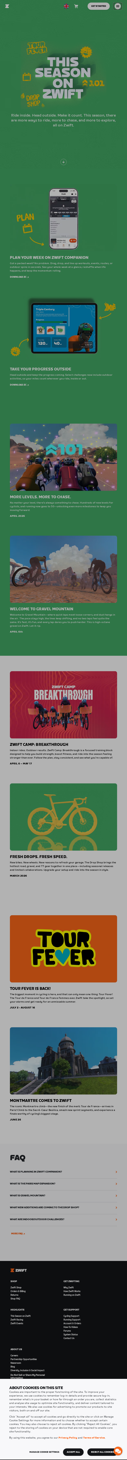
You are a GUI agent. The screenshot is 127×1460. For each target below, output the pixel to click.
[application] (118, 1451)
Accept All (73, 1452)
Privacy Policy (68, 1437)
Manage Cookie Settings (44, 1452)
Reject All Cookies (102, 1452)
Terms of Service (94, 1437)
